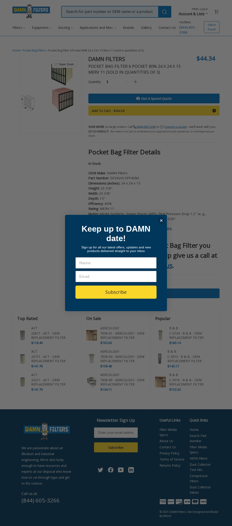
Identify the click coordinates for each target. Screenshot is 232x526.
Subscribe (116, 292)
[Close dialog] (161, 220)
